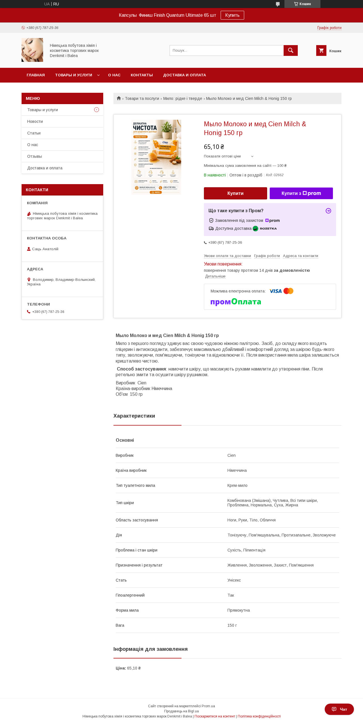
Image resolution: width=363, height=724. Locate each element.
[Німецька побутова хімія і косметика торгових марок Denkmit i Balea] (32, 60)
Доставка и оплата (184, 75)
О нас (114, 75)
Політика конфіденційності (259, 716)
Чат (343, 709)
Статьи (34, 133)
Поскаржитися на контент (215, 716)
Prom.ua (208, 706)
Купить (232, 15)
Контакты (142, 75)
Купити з (291, 193)
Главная (36, 75)
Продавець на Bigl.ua (181, 711)
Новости (35, 121)
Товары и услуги (73, 75)
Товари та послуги (142, 98)
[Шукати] (291, 50)
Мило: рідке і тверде (182, 98)
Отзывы (34, 156)
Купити (235, 193)
